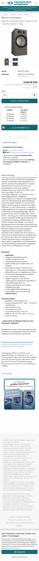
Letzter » (27, 14)
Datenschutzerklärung (13, 548)
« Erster (5, 14)
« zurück (12, 14)
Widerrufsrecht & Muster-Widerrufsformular (19, 523)
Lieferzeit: (5, 74)
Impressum (19, 526)
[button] (5, 95)
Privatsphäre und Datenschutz (17, 520)
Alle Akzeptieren (19, 552)
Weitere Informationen (19, 557)
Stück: (4, 91)
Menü (3, 3)
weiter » (19, 14)
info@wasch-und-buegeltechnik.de (22, 152)
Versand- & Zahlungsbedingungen (19, 517)
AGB (29, 520)
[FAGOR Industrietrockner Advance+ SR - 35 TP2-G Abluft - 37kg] (19, 42)
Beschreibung (8, 175)
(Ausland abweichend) (23, 76)
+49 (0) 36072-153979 (16, 150)
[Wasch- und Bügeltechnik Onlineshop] (19, 3)
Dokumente (7, 373)
